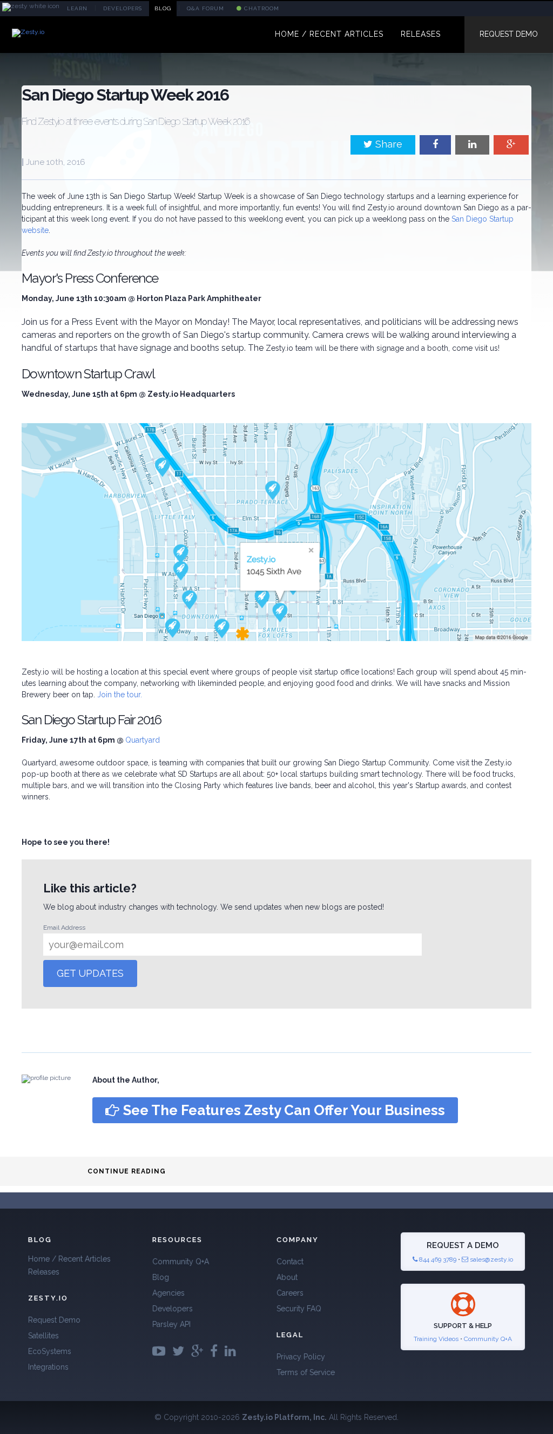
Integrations (48, 1367)
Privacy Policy (300, 1356)
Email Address (64, 927)
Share (387, 144)
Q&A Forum (205, 8)
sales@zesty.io (491, 1259)
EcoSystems (49, 1351)
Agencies (168, 1293)
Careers (290, 1293)
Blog (160, 1277)
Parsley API (171, 1324)
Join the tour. (119, 694)
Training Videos (436, 1339)
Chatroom (260, 8)
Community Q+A (180, 1261)
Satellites (43, 1335)
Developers (172, 1308)
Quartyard (142, 740)
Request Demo (509, 34)
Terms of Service (305, 1372)
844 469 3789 (436, 1259)
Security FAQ (298, 1308)
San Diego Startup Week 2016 (125, 94)
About (287, 1277)
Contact (290, 1261)
